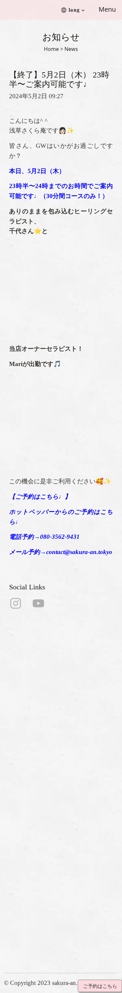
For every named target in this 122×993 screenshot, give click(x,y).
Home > (53, 49)
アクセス (15, 799)
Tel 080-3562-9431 (28, 891)
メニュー (15, 789)
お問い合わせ (21, 810)
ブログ (12, 830)
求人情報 (15, 820)
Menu (107, 9)
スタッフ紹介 (21, 779)
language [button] (15, 841)
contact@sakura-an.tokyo (36, 901)
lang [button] (74, 10)
